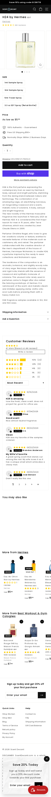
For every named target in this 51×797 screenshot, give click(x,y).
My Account (7, 737)
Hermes (6, 21)
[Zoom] (40, 65)
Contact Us (31, 714)
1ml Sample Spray (14, 82)
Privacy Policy (8, 733)
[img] (20, 392)
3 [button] (25, 484)
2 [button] (19, 484)
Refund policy (8, 729)
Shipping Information (36, 721)
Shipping (6, 159)
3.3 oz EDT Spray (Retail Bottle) (21, 105)
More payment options (25, 180)
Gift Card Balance (34, 725)
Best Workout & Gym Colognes (24, 615)
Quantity (7, 145)
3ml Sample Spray (14, 90)
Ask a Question (10, 318)
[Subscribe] (38, 785)
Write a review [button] (25, 351)
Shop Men (7, 718)
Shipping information (14, 312)
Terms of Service (10, 725)
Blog (4, 721)
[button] (8, 25)
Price (5, 114)
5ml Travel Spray (13, 97)
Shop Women (8, 714)
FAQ (27, 718)
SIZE (4, 77)
